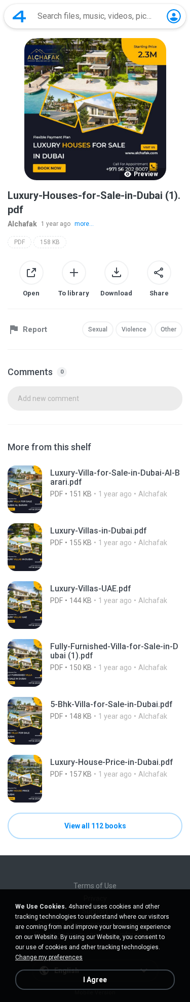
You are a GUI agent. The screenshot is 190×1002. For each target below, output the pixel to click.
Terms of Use (95, 886)
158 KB (50, 242)
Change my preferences (49, 957)
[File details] (95, 489)
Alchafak (22, 224)
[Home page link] (19, 16)
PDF (19, 242)
